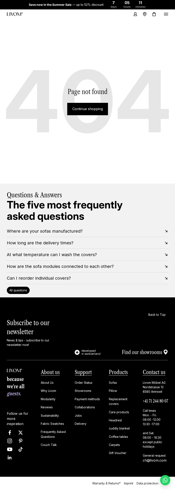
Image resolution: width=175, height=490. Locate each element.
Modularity (48, 399)
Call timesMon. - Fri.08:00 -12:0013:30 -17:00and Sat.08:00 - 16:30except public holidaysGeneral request (154, 433)
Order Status (83, 382)
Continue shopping (87, 109)
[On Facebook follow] (10, 432)
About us (50, 372)
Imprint (128, 483)
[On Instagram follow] (10, 441)
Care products (119, 412)
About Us (47, 382)
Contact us (154, 372)
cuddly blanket (119, 428)
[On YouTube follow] (10, 449)
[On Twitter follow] (20, 432)
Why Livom (48, 391)
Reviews (47, 407)
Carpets (114, 445)
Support (83, 372)
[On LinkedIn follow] (10, 457)
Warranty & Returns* (106, 483)
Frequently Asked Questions (53, 434)
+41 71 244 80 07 (155, 401)
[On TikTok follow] (20, 449)
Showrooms (83, 391)
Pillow (113, 391)
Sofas (113, 382)
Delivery (80, 423)
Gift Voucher (117, 453)
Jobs (78, 415)
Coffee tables (118, 436)
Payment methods (87, 399)
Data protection (147, 483)
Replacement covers (118, 401)
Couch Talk (49, 445)
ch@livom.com (154, 460)
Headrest (115, 420)
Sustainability (50, 415)
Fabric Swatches (52, 423)
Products (118, 372)
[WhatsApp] (165, 480)
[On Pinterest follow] (20, 441)
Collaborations (85, 407)
